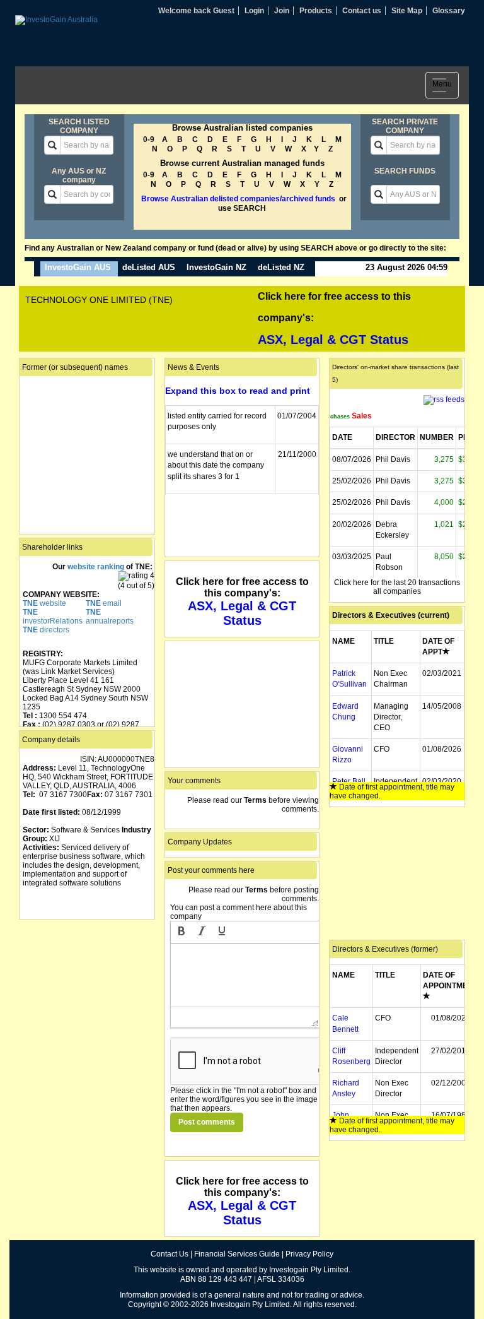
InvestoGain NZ (216, 267)
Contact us (361, 10)
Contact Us (169, 1254)
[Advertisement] (87, 986)
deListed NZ (281, 267)
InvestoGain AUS (78, 267)
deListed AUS (148, 267)
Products (315, 10)
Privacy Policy (309, 1254)
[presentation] (181, 932)
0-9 (148, 139)
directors (46, 629)
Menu (445, 86)
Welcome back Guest (196, 10)
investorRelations (53, 616)
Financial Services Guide (237, 1254)
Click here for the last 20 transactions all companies (397, 587)
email (104, 603)
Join (281, 10)
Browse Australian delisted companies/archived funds (238, 198)
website (44, 603)
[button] (181, 932)
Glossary (448, 10)
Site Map (406, 10)
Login (254, 10)
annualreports (110, 616)
